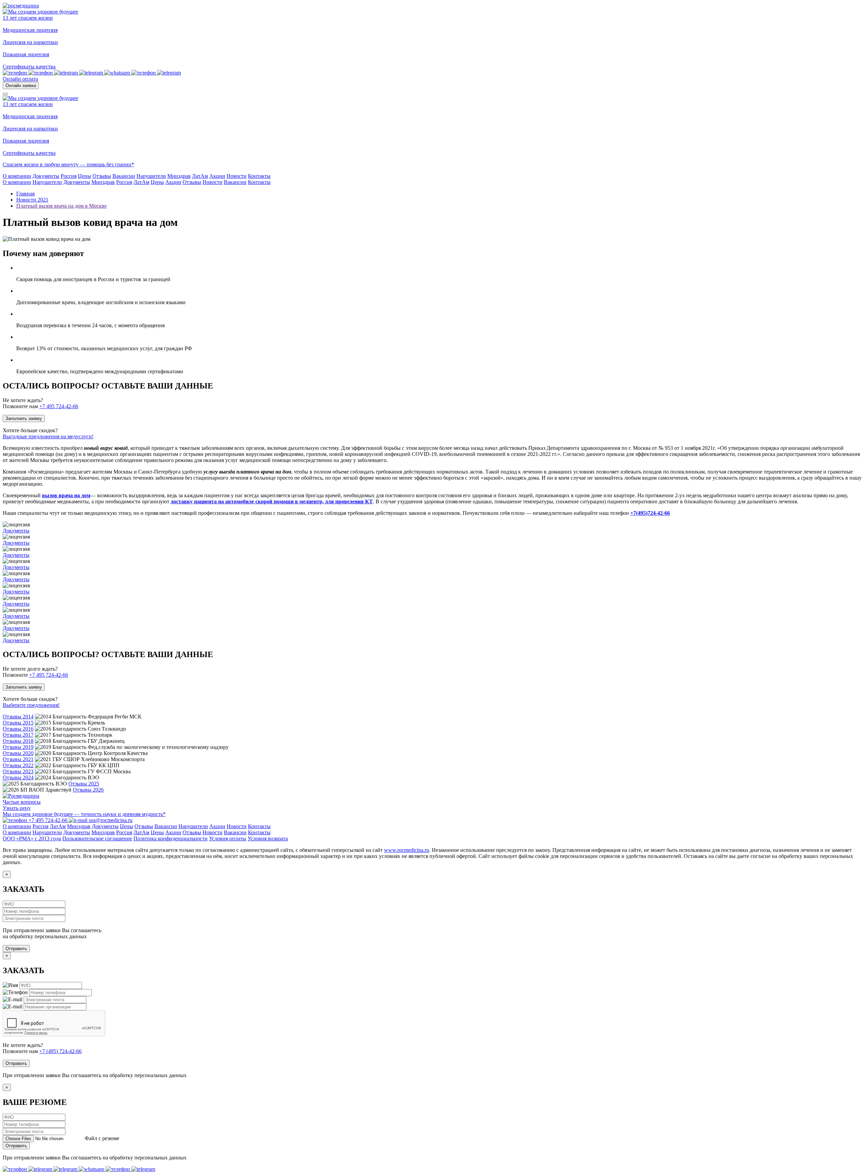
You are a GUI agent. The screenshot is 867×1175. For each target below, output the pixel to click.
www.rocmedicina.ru (406, 850)
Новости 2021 (32, 200)
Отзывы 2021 (18, 759)
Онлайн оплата (20, 79)
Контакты (259, 182)
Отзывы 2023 (18, 771)
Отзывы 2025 (83, 783)
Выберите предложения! (31, 705)
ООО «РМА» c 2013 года (32, 838)
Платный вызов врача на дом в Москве (61, 206)
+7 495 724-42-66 (58, 406)
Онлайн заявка (20, 85)
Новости (213, 182)
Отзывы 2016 (18, 729)
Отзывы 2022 (18, 765)
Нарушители (47, 182)
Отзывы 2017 (18, 735)
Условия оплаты (227, 838)
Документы (76, 182)
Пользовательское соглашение (97, 838)
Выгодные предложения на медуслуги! (48, 436)
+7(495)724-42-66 (650, 513)
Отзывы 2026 (88, 790)
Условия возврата (268, 838)
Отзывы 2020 (18, 753)
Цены (157, 182)
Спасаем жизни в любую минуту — (45, 164)
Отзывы (192, 182)
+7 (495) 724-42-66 (60, 1051)
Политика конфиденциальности (170, 838)
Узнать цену (17, 808)
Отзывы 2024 (18, 777)
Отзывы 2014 (18, 716)
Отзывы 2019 (18, 747)
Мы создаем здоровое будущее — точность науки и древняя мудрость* (84, 814)
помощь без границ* (110, 164)
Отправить (16, 948)
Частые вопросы (22, 802)
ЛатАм (141, 182)
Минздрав (103, 182)
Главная (25, 193)
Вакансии (235, 182)
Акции (173, 182)
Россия (124, 182)
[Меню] (5, 94)
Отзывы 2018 (18, 741)
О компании (17, 182)
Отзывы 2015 (18, 723)
